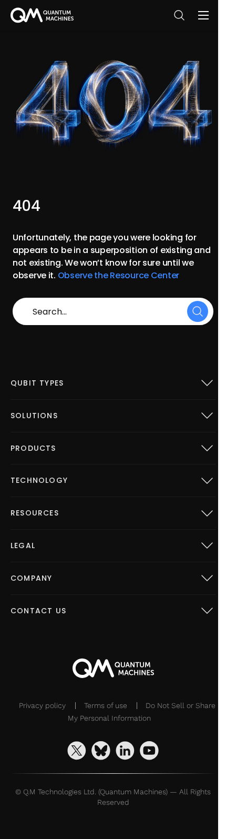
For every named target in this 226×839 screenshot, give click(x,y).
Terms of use (105, 705)
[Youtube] (149, 750)
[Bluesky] (100, 750)
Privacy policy (42, 705)
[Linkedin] (125, 750)
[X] (76, 750)
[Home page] (42, 15)
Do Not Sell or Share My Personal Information (141, 711)
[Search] (197, 311)
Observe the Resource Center (118, 275)
